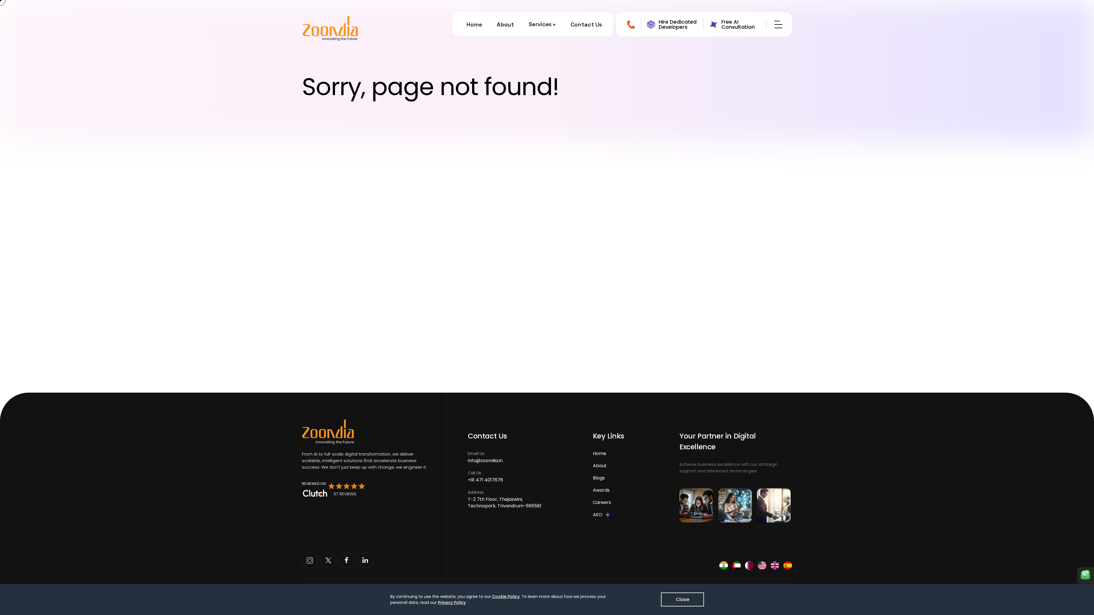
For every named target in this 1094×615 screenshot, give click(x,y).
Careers (602, 502)
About (505, 24)
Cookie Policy (506, 596)
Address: (504, 499)
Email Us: (485, 457)
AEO (597, 514)
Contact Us (586, 24)
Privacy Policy (452, 602)
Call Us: (485, 476)
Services (540, 24)
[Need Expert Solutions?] (1085, 575)
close (682, 599)
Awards (601, 490)
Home (474, 24)
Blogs (599, 478)
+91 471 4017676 (485, 480)
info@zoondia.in (485, 460)
